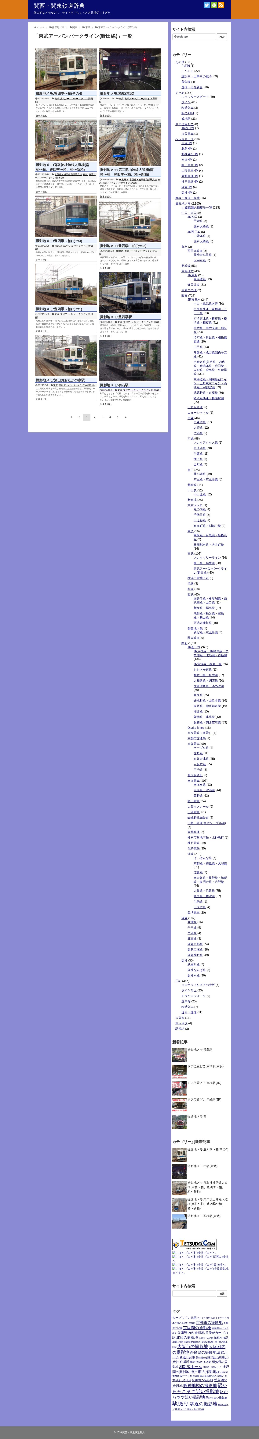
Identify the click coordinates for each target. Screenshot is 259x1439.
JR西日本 (187, 128)
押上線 (198, 459)
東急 (191, 531)
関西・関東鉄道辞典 (59, 6)
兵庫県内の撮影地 (191, 1333)
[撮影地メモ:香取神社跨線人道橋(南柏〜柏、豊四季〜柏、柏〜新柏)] (66, 140)
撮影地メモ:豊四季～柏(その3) (59, 241)
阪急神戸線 (195, 955)
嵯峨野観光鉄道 (198, 817)
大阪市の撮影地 (192, 1346)
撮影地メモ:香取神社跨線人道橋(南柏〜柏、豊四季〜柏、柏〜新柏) (208, 1187)
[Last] (125, 417)
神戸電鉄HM (189, 181)
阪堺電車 (194, 912)
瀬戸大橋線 (201, 226)
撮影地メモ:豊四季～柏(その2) (123, 246)
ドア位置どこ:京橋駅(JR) (204, 1083)
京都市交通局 (197, 738)
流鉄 (191, 583)
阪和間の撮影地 (202, 1380)
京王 (191, 470)
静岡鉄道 (194, 284)
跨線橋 (196, 1376)
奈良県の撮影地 (203, 1352)
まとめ (179, 92)
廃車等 (186, 1001)
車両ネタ (181, 1023)
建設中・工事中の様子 (196, 76)
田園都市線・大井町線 (209, 544)
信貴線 (198, 872)
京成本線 (200, 448)
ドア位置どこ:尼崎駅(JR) (204, 1099)
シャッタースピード (195, 96)
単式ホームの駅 (206, 1338)
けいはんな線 (203, 858)
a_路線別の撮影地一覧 (196, 207)
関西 (184, 643)
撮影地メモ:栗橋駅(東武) (204, 1216)
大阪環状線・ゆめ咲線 (209, 686)
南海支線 (200, 784)
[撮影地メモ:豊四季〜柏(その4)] (66, 69)
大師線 (198, 427)
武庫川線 (194, 964)
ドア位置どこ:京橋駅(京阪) (206, 1066)
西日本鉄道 (195, 250)
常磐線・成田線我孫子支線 (68, 174)
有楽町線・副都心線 (207, 525)
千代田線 (200, 514)
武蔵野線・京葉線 (206, 392)
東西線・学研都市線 (207, 706)
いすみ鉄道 (195, 407)
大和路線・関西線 (206, 680)
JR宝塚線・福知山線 (208, 664)
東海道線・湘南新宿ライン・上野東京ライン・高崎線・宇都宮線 (210, 383)
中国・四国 (189, 213)
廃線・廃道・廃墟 (187, 198)
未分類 (179, 1017)
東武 (57, 98)
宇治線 (198, 769)
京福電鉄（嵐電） (200, 732)
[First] (71, 417)
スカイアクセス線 (206, 442)
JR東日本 (123, 179)
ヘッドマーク (184, 139)
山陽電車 (194, 812)
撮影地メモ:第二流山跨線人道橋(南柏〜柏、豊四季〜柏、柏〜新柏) (208, 1204)
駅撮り (180, 1403)
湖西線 (198, 711)
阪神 (184, 960)
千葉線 (198, 453)
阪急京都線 (195, 944)
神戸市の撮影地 (203, 1372)
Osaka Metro (196, 727)
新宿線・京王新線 (206, 632)
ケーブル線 (201, 747)
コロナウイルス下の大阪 (198, 985)
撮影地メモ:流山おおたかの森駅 (60, 380)
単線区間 (177, 1341)
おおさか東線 (203, 669)
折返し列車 (187, 1357)
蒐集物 (186, 81)
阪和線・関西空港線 (207, 722)
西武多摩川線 (203, 623)
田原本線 (200, 907)
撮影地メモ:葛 (197, 1116)
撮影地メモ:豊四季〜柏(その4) (59, 93)
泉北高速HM (189, 176)
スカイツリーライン (207, 557)
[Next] (118, 417)
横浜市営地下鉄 (198, 578)
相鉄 (191, 589)
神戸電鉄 (194, 843)
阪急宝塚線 (195, 949)
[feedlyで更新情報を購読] (214, 5)
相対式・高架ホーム (212, 1367)
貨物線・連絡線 (204, 717)
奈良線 (198, 695)
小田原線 (200, 494)
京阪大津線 (201, 758)
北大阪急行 (195, 775)
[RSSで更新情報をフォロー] (221, 5)
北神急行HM (189, 154)
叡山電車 (194, 801)
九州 (184, 246)
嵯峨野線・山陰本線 (207, 700)
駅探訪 (179, 1028)
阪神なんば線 (197, 970)
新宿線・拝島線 (204, 608)
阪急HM (186, 187)
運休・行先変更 (192, 87)
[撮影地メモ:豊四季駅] (130, 292)
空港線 (198, 433)
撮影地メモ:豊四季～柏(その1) (59, 309)
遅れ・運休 (189, 1012)
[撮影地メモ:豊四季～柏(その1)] (66, 284)
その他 (179, 62)
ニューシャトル (198, 412)
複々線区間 (222, 1372)
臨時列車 (187, 107)
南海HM (186, 159)
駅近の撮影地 (203, 1403)
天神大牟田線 (203, 254)
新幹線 (186, 265)
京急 (191, 418)
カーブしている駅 (184, 1317)
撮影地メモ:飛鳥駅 (200, 1049)
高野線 (198, 795)
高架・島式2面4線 (195, 1409)
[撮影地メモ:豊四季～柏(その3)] (66, 216)
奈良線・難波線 (204, 896)
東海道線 (200, 279)
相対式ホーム (190, 1366)
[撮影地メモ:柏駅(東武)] (130, 69)
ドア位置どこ (184, 124)
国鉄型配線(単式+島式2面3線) (199, 1342)
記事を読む (41, 115)
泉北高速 (194, 832)
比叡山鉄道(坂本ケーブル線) (207, 823)
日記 (178, 981)
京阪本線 (200, 764)
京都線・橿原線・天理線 (210, 863)
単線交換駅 (221, 1337)
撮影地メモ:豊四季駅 (116, 317)
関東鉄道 (194, 637)
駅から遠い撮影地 (216, 1397)
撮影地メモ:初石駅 (114, 385)
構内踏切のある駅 (200, 1362)
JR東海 (192, 275)
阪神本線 (194, 975)
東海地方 (187, 271)
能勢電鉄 (194, 848)
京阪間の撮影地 (197, 1327)
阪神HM (186, 192)
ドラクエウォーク (193, 995)
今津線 (192, 922)
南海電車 (194, 780)
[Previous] (79, 417)
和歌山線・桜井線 (206, 675)
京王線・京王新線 (206, 479)
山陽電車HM (189, 170)
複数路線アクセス (182, 1376)
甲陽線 (192, 933)
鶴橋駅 (186, 118)
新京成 (192, 499)
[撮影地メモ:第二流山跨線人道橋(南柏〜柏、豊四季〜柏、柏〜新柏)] (130, 143)
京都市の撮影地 (209, 1322)
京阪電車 (187, 133)
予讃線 (198, 221)
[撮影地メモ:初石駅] (130, 360)
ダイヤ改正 (189, 990)
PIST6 (185, 65)
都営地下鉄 (195, 628)
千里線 (192, 927)
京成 (191, 438)
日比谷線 (200, 520)
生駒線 (198, 901)
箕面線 (192, 938)
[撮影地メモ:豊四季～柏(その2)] (130, 221)
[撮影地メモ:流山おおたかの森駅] (66, 355)
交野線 (198, 753)
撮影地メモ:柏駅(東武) (117, 93)
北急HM (186, 148)
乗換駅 (192, 1323)
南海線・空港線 (204, 790)
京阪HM (186, 143)
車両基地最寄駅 (208, 1376)
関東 (184, 295)
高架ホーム (181, 1409)
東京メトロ (195, 505)
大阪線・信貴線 (204, 890)
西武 (191, 594)
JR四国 (192, 217)
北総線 (192, 485)
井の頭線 (200, 474)
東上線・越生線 (204, 563)
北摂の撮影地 (187, 1337)
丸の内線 (200, 509)
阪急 (184, 918)
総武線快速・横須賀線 (209, 398)
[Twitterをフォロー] (207, 5)
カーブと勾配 (203, 1318)
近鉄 (191, 854)
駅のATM (187, 113)
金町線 (198, 464)
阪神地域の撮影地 (200, 1385)
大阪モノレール (198, 806)
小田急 (192, 490)
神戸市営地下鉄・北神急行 (206, 837)
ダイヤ (186, 102)
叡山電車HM (189, 165)
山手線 (198, 347)
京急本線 (200, 422)
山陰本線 (200, 235)
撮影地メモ (183, 203)
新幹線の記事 (203, 1357)
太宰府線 (200, 260)
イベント (187, 70)
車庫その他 (189, 290)
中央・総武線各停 (206, 303)
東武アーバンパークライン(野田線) (120, 182)
